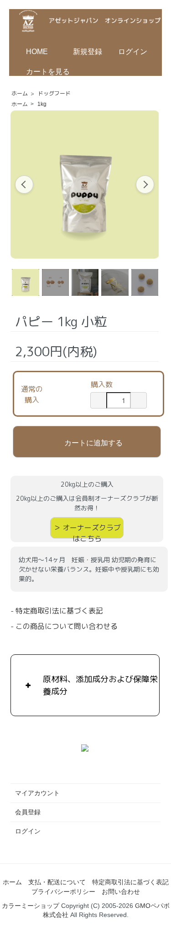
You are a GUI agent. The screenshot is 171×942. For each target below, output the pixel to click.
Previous (24, 184)
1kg (42, 104)
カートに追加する (93, 442)
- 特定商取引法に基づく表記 (56, 611)
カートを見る (48, 71)
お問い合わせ (121, 891)
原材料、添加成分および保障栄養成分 (100, 685)
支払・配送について (57, 882)
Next (145, 184)
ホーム (19, 93)
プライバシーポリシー (63, 891)
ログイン (132, 51)
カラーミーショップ (30, 905)
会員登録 (28, 812)
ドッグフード (54, 93)
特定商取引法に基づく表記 (130, 882)
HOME (37, 51)
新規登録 (87, 51)
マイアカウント (37, 793)
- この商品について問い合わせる (64, 626)
